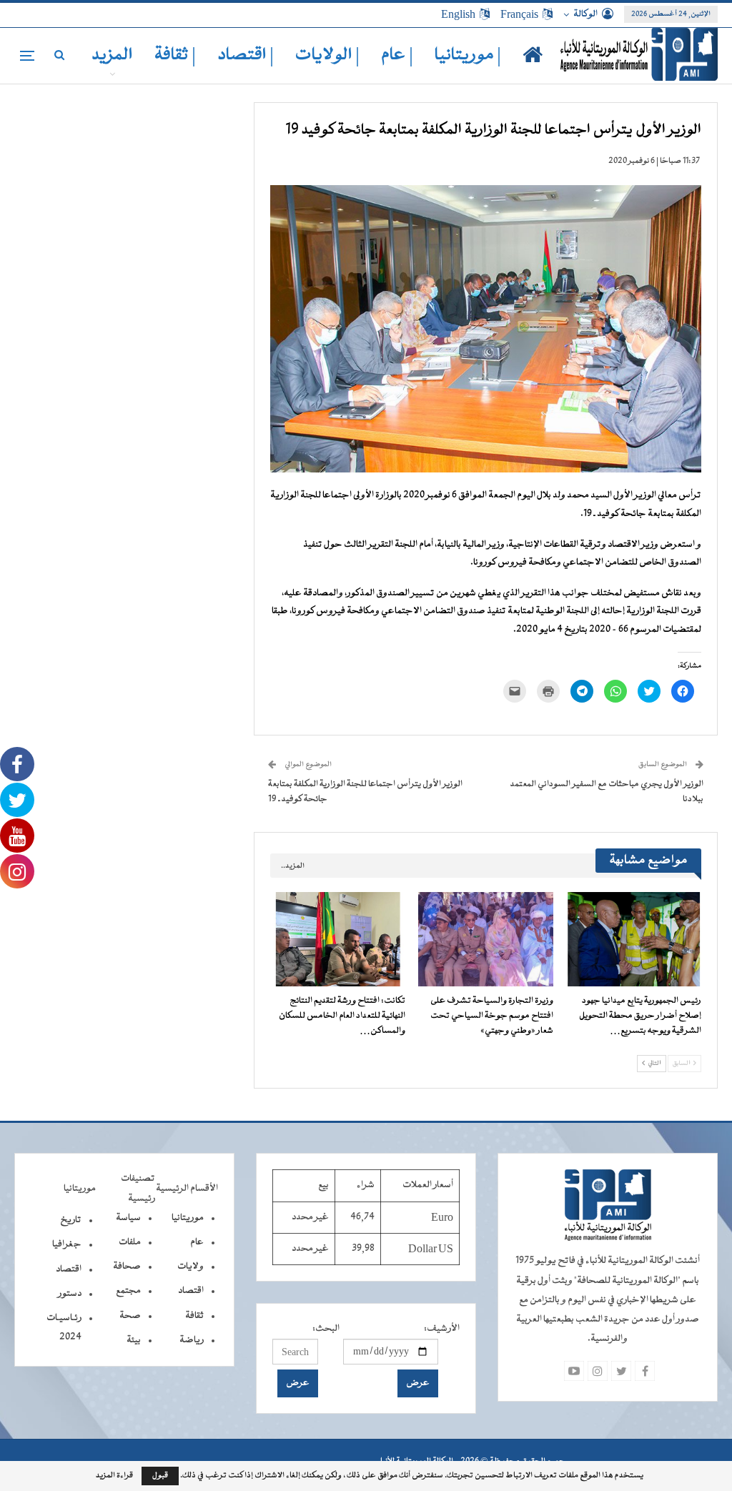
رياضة (191, 1340)
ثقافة (194, 1316)
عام (197, 1242)
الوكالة (585, 14)
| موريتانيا (468, 55)
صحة (130, 1316)
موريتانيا (188, 1218)
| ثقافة (175, 55)
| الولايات (327, 55)
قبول (160, 1475)
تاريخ (70, 1220)
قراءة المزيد (114, 1476)
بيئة (134, 1340)
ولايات (190, 1266)
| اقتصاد (245, 55)
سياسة (128, 1218)
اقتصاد (191, 1291)
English (458, 14)
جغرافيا (66, 1244)
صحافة (127, 1266)
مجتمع (128, 1291)
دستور (69, 1293)
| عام (397, 55)
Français (519, 14)
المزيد (112, 55)
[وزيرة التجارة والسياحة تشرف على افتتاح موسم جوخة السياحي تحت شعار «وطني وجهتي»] (485, 939)
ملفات (130, 1242)
